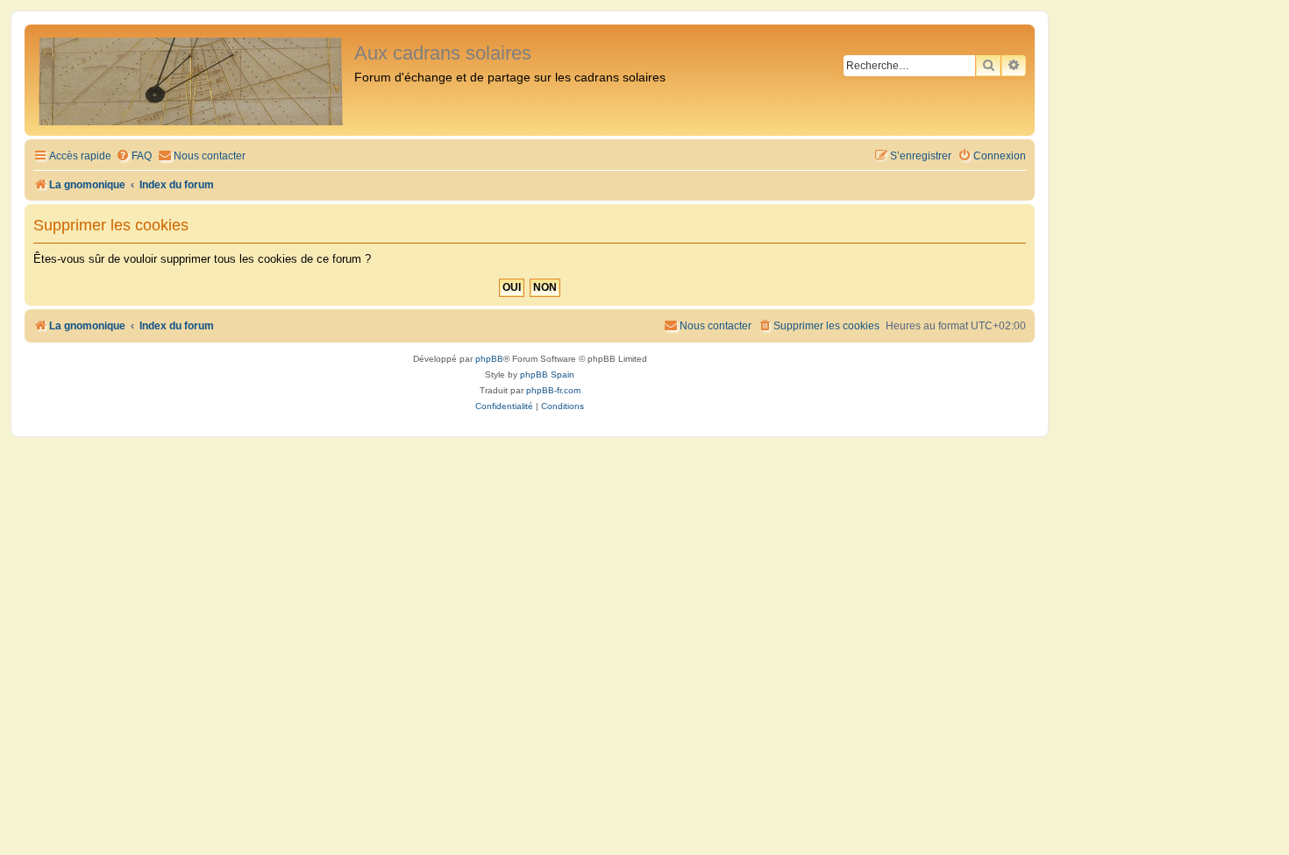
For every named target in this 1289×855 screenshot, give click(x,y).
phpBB (489, 359)
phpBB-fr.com (553, 390)
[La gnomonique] (191, 80)
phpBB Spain (547, 374)
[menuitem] (134, 156)
